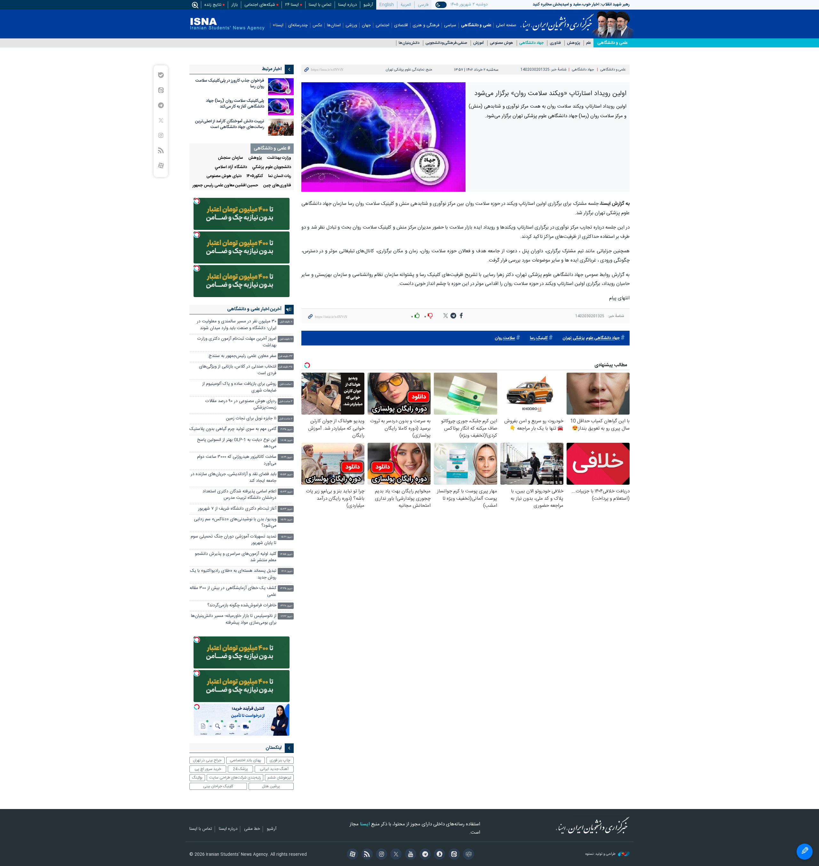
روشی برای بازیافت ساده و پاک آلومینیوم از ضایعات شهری (239, 387)
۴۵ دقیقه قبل (285, 367)
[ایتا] (452, 855)
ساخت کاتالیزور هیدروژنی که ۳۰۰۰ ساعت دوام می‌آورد (236, 460)
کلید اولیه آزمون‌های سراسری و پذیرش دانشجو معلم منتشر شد (235, 557)
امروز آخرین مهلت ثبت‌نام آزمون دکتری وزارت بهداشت (236, 342)
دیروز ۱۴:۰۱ (286, 571)
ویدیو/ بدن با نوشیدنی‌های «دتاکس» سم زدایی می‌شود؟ (235, 522)
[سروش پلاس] (438, 855)
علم (588, 43)
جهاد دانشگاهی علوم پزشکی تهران (591, 338)
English (386, 4)
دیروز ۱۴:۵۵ (286, 554)
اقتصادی (401, 25)
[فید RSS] (365, 855)
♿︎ (805, 852)
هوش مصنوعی (501, 43)
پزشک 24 (240, 769)
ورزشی (351, 25)
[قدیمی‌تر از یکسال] (281, 86)
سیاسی (450, 25)
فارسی (423, 4)
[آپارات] (351, 855)
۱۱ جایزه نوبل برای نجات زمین (251, 418)
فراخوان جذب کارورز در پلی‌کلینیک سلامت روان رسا (229, 83)
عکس (317, 25)
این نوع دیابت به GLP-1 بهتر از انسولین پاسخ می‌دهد (236, 443)
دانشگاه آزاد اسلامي (231, 167)
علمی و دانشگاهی (476, 25)
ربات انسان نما (279, 176)
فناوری (555, 43)
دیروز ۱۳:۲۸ (286, 606)
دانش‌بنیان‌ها (409, 43)
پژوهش (573, 43)
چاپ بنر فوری (280, 760)
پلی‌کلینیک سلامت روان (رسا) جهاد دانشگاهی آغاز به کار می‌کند (235, 104)
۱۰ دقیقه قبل (286, 339)
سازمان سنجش (230, 158)
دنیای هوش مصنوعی (224, 176)
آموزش (478, 43)
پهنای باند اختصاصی (245, 760)
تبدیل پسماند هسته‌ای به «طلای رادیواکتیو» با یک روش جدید (233, 574)
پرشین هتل (271, 786)
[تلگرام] (424, 855)
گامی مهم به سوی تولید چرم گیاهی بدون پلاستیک (232, 429)
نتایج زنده (212, 4)
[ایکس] (395, 855)
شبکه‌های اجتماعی (259, 4)
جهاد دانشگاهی (531, 43)
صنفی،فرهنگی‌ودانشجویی (446, 43)
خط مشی (252, 829)
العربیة (406, 4)
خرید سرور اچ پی (208, 769)
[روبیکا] (467, 855)
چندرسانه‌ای (298, 25)
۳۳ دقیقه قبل (285, 356)
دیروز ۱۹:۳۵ (286, 429)
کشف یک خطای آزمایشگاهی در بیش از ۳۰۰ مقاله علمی (233, 591)
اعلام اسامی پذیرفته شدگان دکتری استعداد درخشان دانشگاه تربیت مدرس (239, 494)
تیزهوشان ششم (279, 777)
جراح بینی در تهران (207, 760)
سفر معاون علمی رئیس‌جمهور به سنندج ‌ (241, 356)
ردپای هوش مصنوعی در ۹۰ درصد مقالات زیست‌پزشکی (240, 404)
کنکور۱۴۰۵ (255, 176)
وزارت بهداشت (279, 158)
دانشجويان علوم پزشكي (271, 167)
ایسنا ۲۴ (292, 4)
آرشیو (368, 4)
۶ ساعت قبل (285, 419)
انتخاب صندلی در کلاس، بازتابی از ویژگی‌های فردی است (237, 369)
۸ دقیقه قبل (286, 322)
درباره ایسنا (347, 4)
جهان (366, 25)
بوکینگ (197, 777)
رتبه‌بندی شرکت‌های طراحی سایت (235, 777)
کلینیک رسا (539, 338)
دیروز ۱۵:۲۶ (286, 520)
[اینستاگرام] (380, 855)
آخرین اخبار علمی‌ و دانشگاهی (254, 309)
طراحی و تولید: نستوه (600, 854)
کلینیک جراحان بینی (218, 786)
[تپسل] (197, 201)
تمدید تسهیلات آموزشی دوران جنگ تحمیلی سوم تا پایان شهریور (233, 539)
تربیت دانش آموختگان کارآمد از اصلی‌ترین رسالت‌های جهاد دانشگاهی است (229, 124)
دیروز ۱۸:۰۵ (286, 440)
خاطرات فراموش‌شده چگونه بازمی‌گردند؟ (241, 605)
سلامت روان (505, 338)
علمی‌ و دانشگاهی (612, 42)
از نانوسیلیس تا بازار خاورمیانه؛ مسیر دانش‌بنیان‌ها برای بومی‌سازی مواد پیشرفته (233, 619)
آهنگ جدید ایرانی (274, 769)
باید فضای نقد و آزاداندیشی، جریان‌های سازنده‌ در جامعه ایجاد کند (233, 477)
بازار (234, 4)
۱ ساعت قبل (286, 384)
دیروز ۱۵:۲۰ (286, 537)
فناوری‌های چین (277, 185)
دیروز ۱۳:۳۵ (286, 589)
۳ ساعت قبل (285, 402)
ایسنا (557, 20)
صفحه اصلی (506, 25)
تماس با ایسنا (320, 4)
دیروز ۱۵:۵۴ (286, 475)
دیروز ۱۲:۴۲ (286, 616)
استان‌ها (334, 25)
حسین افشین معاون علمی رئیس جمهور (225, 185)
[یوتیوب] (409, 855)
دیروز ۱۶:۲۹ (286, 457)
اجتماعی (382, 25)
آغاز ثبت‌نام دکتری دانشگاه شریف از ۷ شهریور (237, 509)
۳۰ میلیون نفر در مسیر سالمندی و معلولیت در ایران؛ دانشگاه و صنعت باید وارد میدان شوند (236, 324)
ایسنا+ (278, 25)
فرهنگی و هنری (426, 25)
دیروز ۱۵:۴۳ (286, 492)
